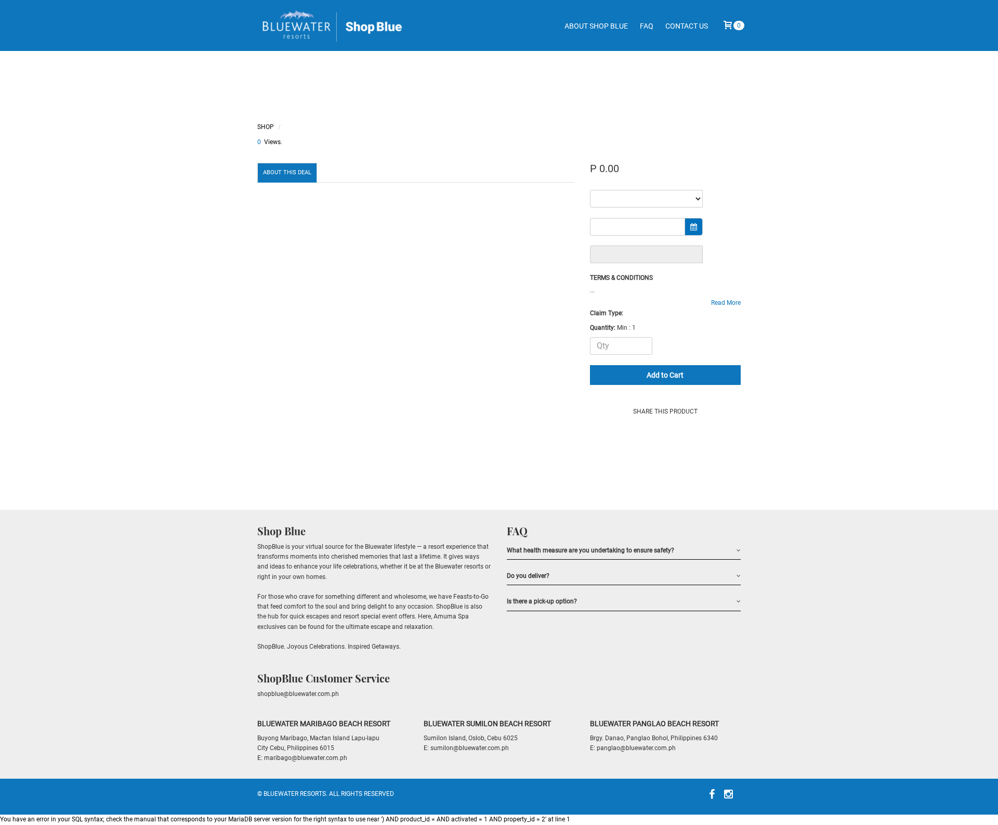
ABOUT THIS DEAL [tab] (287, 172)
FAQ (646, 26)
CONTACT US (686, 26)
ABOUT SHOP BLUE (596, 26)
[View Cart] (728, 28)
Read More (726, 302)
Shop (265, 127)
